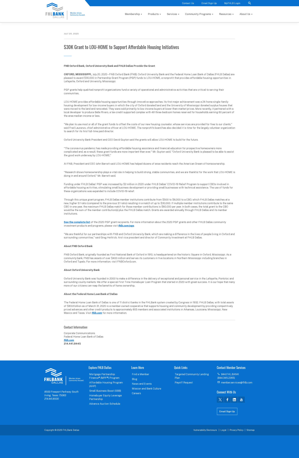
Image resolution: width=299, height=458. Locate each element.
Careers (136, 393)
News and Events (142, 383)
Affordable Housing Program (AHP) (106, 384)
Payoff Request (184, 382)
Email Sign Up (209, 3)
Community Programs (198, 14)
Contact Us (188, 3)
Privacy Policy (236, 430)
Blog (134, 379)
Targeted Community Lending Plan (192, 376)
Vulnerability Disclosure (205, 430)
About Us (245, 14)
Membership (132, 14)
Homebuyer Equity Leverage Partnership (105, 397)
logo (64, 376)
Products (153, 14)
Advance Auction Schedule (104, 403)
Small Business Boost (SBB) (105, 390)
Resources (225, 14)
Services (172, 14)
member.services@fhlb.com (236, 382)
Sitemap (251, 430)
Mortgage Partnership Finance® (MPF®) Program (104, 376)
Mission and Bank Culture (146, 388)
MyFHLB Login (232, 3)
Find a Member (140, 374)
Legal (223, 430)
